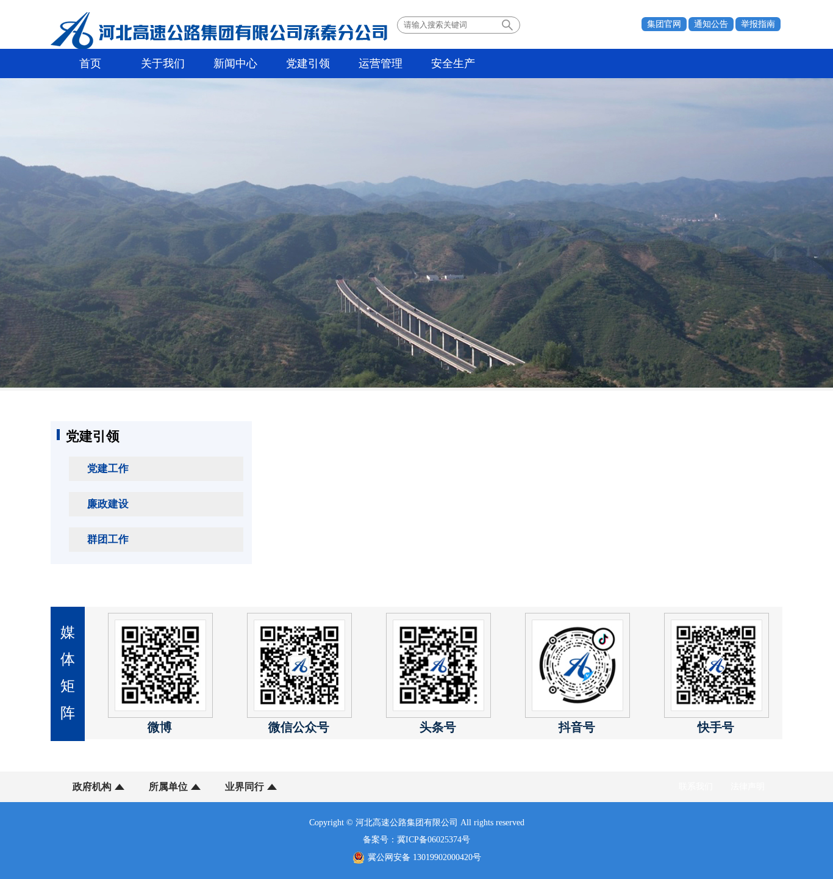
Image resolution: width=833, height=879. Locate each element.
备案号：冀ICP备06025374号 (416, 839)
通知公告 (711, 24)
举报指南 (758, 24)
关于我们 (163, 63)
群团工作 (108, 539)
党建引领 (308, 63)
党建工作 (108, 468)
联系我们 (696, 786)
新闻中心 (235, 63)
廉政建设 (108, 504)
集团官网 (664, 24)
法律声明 (748, 786)
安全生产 (453, 63)
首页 (90, 63)
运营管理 (380, 63)
